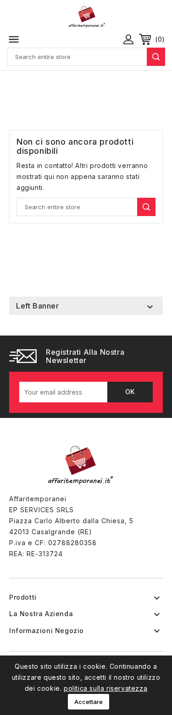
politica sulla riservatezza (105, 688)
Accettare (88, 701)
